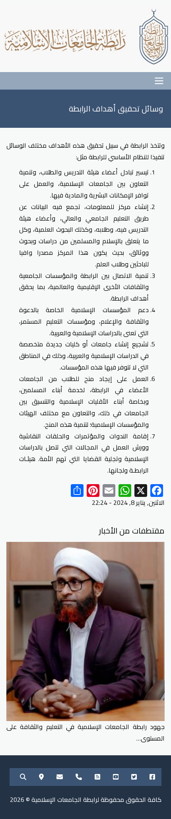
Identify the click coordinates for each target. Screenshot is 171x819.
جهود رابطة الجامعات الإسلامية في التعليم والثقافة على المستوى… (85, 732)
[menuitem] (152, 777)
